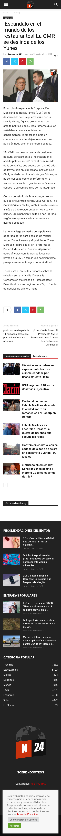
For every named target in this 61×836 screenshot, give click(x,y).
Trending (16, 12)
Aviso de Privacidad (28, 814)
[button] (5, 4)
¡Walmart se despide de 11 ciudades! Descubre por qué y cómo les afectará (16, 336)
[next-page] (11, 485)
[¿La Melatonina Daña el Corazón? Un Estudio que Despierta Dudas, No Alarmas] (11, 580)
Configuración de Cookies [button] (23, 819)
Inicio (5, 12)
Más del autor (40, 356)
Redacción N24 (14, 54)
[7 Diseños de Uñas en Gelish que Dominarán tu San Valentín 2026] (11, 542)
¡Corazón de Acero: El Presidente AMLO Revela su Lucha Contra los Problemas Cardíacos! (44, 337)
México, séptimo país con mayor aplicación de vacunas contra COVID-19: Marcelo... (39, 640)
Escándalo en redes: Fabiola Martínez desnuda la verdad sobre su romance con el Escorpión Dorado (39, 409)
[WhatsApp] (30, 61)
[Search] (56, 4)
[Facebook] (6, 61)
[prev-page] (5, 485)
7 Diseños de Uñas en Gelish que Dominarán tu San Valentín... (38, 541)
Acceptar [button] (14, 825)
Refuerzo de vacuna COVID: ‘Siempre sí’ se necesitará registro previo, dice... (38, 606)
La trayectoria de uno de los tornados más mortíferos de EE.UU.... (39, 623)
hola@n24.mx (38, 783)
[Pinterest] (22, 61)
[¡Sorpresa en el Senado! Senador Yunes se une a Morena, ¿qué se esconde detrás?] (11, 469)
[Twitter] (14, 61)
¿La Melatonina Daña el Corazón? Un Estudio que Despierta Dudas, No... (37, 579)
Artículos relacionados (17, 356)
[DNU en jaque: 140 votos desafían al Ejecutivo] (11, 389)
